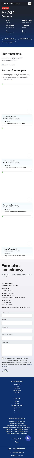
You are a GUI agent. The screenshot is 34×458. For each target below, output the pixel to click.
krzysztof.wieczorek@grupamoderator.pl (15, 255)
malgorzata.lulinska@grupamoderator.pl (15, 167)
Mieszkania (17, 384)
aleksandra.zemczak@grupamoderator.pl (15, 211)
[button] (28, 438)
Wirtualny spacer (25, 38)
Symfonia (17, 409)
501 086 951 (7, 209)
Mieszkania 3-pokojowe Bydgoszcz (17, 429)
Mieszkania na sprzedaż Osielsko (17, 425)
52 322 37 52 (10, 293)
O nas (17, 386)
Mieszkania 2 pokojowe (17, 423)
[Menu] (29, 3)
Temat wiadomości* (7, 334)
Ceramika (17, 407)
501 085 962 (7, 121)
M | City (17, 403)
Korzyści (17, 388)
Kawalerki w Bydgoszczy (17, 421)
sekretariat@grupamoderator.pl (19, 307)
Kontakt (17, 392)
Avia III (17, 401)
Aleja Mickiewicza (17, 405)
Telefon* (4, 319)
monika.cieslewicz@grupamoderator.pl (15, 123)
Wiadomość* (5, 342)
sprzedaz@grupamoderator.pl (15, 297)
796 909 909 (10, 295)
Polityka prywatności (17, 455)
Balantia (17, 411)
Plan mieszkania (9, 38)
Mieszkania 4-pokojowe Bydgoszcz (17, 431)
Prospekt (9, 43)
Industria (17, 413)
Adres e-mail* (5, 327)
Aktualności (17, 390)
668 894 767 (7, 165)
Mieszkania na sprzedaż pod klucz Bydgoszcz (17, 427)
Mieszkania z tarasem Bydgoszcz (17, 433)
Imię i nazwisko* (6, 312)
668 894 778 (7, 253)
